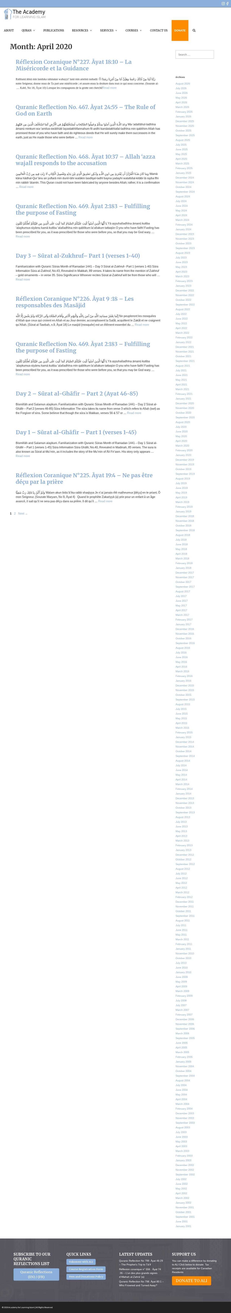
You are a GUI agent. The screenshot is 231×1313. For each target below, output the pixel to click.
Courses (131, 30)
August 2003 (183, 1127)
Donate (180, 30)
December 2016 (185, 629)
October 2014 (183, 751)
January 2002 (183, 1202)
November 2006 (185, 1024)
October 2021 (183, 356)
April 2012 (181, 887)
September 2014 (185, 756)
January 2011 (183, 948)
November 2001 (185, 1207)
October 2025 (183, 130)
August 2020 (183, 422)
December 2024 (185, 177)
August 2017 (183, 591)
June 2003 (182, 1136)
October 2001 (183, 1212)
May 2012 (181, 882)
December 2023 (185, 234)
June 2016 (182, 657)
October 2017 (183, 582)
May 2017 (181, 605)
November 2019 (185, 464)
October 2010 (183, 958)
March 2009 (182, 991)
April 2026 (181, 102)
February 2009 (184, 995)
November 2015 (185, 690)
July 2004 (181, 1085)
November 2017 (185, 577)
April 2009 (181, 986)
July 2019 (181, 483)
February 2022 (184, 337)
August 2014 (183, 760)
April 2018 (181, 553)
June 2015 (182, 713)
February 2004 (184, 1108)
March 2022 (182, 332)
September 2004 (185, 1075)
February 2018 (184, 563)
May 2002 (181, 1188)
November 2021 (185, 351)
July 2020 (181, 426)
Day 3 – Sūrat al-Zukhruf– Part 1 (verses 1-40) (78, 255)
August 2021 (183, 365)
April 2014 (181, 779)
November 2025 (185, 125)
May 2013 (181, 831)
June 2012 (182, 878)
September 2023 (185, 248)
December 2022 (185, 290)
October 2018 (183, 525)
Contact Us (159, 30)
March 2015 (182, 727)
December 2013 (185, 798)
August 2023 (183, 252)
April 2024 (181, 215)
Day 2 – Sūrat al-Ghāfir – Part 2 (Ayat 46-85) (77, 393)
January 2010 (183, 972)
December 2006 (185, 1019)
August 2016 (183, 647)
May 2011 (181, 934)
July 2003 (181, 1132)
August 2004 (183, 1080)
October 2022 (183, 299)
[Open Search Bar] (194, 30)
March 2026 (182, 107)
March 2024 (182, 219)
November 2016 (185, 633)
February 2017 (184, 619)
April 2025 (181, 158)
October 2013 (183, 807)
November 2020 (185, 408)
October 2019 (183, 469)
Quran (26, 30)
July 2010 (181, 962)
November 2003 (185, 1118)
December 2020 (185, 403)
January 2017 (183, 624)
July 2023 (181, 257)
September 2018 (185, 530)
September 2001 (185, 1216)
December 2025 (185, 121)
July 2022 (181, 314)
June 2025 (182, 149)
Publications (53, 30)
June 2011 (182, 930)
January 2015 (183, 737)
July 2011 (181, 925)
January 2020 (183, 455)
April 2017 (181, 610)
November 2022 (185, 295)
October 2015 (183, 694)
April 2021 (181, 384)
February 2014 (184, 788)
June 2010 (182, 967)
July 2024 (181, 201)
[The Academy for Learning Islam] (25, 13)
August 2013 (183, 817)
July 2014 (181, 765)
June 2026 (182, 93)
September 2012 (185, 864)
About (9, 30)
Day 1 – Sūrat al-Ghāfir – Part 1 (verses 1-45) (76, 432)
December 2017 (185, 572)
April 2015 (181, 723)
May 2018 (181, 549)
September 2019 (185, 473)
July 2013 (181, 821)
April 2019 (181, 497)
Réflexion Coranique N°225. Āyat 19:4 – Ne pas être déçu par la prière (84, 478)
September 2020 (185, 417)
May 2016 (181, 661)
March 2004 (182, 1103)
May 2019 (181, 492)
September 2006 (185, 1028)
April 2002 (181, 1193)
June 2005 (182, 1042)
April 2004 (181, 1099)
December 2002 (185, 1165)
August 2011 (183, 920)
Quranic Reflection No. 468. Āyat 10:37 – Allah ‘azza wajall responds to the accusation (85, 160)
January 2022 (183, 342)
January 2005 (183, 1061)
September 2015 (185, 699)
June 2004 (182, 1089)
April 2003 (181, 1146)
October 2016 (183, 638)
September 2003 (185, 1122)
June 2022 (182, 318)
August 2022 (183, 309)
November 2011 (185, 906)
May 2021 (181, 379)
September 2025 (185, 135)
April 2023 (181, 271)
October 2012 (183, 859)
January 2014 (183, 793)
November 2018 (185, 520)
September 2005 (185, 1038)
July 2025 (181, 144)
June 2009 (182, 977)
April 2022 (181, 328)
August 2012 (183, 868)
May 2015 (181, 718)
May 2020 (181, 436)
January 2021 (183, 398)
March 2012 (182, 892)
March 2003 (182, 1151)
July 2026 (181, 88)
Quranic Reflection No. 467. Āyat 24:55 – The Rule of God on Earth (85, 110)
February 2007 (184, 1014)
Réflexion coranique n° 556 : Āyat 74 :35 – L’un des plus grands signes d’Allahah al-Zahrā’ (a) (140, 1273)
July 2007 (181, 1005)
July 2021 (181, 370)
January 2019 (183, 511)
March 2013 (182, 840)
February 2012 (184, 897)
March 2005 (182, 1052)
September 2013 (185, 812)
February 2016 (184, 676)
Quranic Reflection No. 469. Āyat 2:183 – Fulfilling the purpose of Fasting (83, 209)
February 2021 (184, 393)
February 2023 (184, 281)
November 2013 (185, 803)
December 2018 (185, 516)
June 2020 (182, 431)
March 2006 (182, 1033)
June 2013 (182, 826)
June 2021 (182, 375)
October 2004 (183, 1071)
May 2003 (181, 1141)
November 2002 (185, 1169)
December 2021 (185, 346)
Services (107, 30)
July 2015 (181, 709)
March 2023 (182, 276)
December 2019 (185, 459)
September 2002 (185, 1174)
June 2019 (182, 487)
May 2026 (181, 97)
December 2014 (185, 741)
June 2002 (182, 1183)
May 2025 (181, 154)
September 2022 (185, 304)
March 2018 (182, 558)
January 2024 (183, 229)
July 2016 (181, 652)
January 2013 (183, 850)
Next (23, 513)
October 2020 (183, 412)
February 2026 (184, 111)
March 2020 (182, 445)
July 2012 (181, 873)
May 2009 (181, 981)
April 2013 (181, 835)
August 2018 (183, 535)
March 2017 (182, 614)
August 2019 (183, 478)
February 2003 (184, 1155)
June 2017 (182, 600)
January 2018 (183, 567)
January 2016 (183, 680)
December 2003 (185, 1113)
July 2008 (181, 1000)
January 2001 (183, 1226)
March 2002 (182, 1198)
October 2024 (183, 187)
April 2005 (181, 1047)
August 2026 (183, 83)
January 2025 (183, 172)
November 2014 (185, 746)
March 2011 (182, 939)
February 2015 (184, 732)
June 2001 (182, 1221)
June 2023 (182, 262)
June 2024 (182, 205)
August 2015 (183, 704)
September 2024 (185, 191)
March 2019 (182, 502)
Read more (109, 87)
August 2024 (183, 196)
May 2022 (181, 323)
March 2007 (182, 1009)
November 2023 (185, 238)
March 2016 (182, 671)
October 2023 (183, 243)
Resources (80, 30)
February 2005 (184, 1056)
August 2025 (183, 140)
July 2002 (181, 1179)
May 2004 (181, 1094)
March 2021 (182, 389)
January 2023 (183, 285)
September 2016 (185, 643)
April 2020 (181, 440)
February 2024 (184, 224)
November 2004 (185, 1066)
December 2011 (185, 901)
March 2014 (182, 784)
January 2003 (183, 1160)
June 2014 (182, 770)
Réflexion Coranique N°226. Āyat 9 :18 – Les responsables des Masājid (75, 302)
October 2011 (183, 911)
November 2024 (185, 182)
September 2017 (185, 586)
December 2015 (185, 685)
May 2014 (181, 774)
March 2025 (182, 163)
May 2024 (181, 210)
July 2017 (181, 596)
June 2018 (182, 544)
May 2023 (181, 266)
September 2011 (185, 915)
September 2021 (185, 361)
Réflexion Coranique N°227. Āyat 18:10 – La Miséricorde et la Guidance (74, 65)
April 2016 (181, 666)
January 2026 (183, 116)
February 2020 (184, 450)
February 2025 (184, 168)
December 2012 (185, 854)
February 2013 (184, 845)
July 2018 (181, 539)
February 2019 (184, 506)
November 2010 (185, 953)
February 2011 (184, 944)
